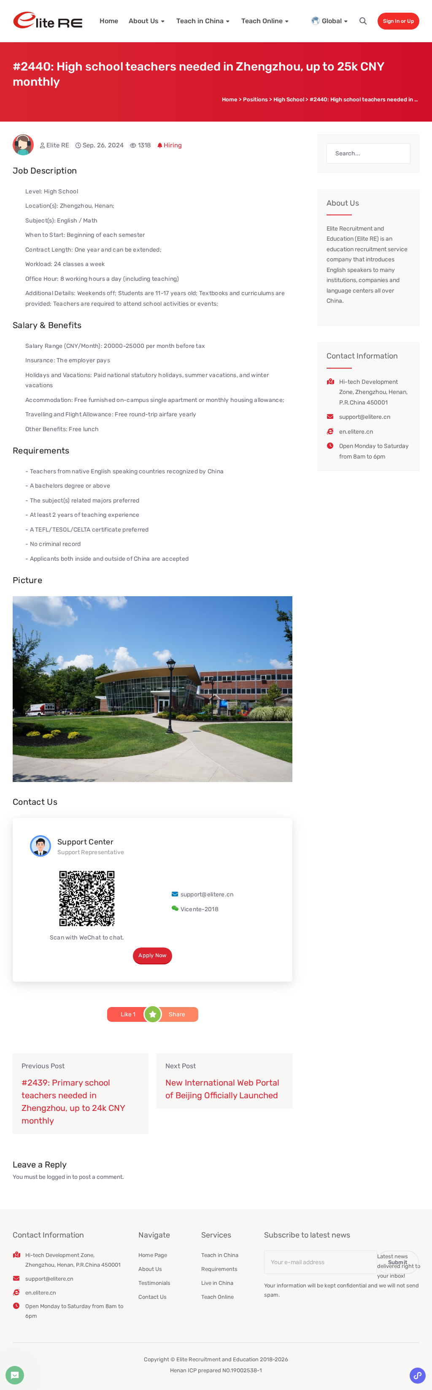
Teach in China (200, 21)
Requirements (219, 1269)
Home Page (152, 1255)
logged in (59, 1177)
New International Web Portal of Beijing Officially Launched (222, 1089)
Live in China (217, 1283)
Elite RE (57, 145)
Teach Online (262, 21)
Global (332, 21)
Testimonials (154, 1283)
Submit (398, 1262)
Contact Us (152, 1297)
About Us (144, 21)
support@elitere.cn (207, 894)
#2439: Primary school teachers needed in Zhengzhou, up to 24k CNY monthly (73, 1102)
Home (109, 21)
